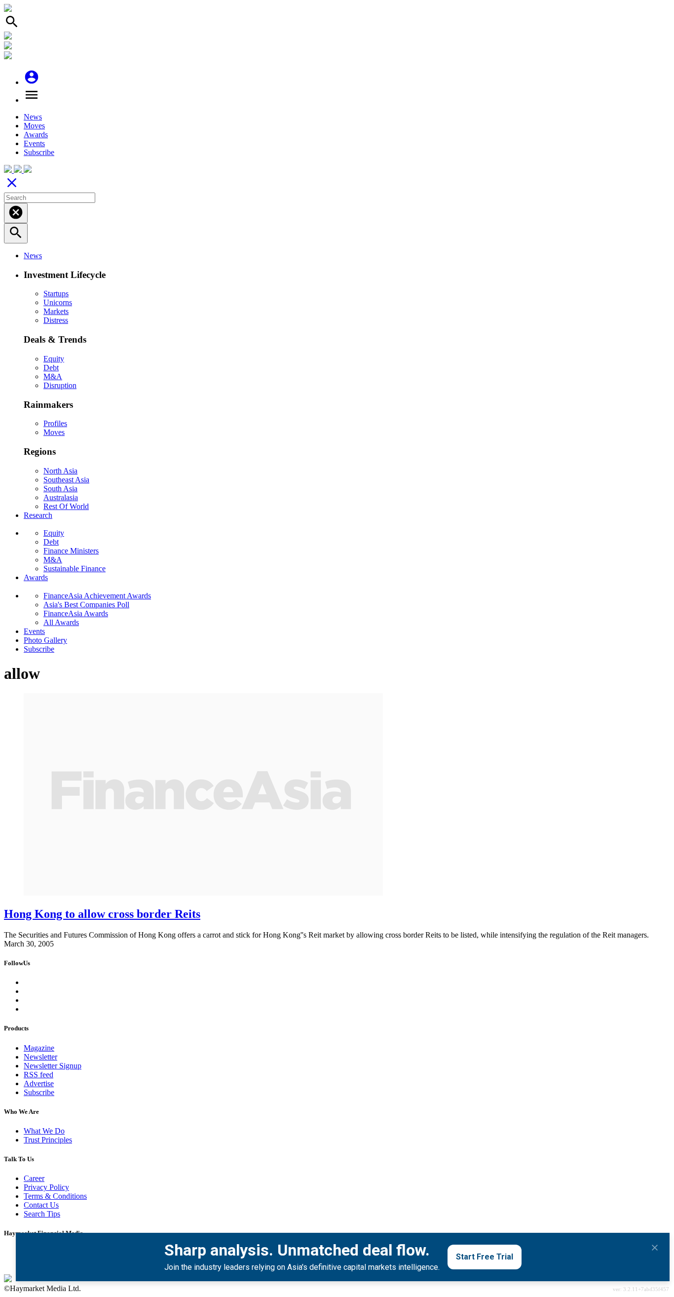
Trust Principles (48, 1140)
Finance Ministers (71, 551)
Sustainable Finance (74, 568)
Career (34, 1178)
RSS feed (38, 1074)
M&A (52, 376)
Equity (53, 358)
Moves (34, 125)
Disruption (59, 385)
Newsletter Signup (52, 1065)
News (33, 117)
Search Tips (42, 1214)
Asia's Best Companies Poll (86, 604)
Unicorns (57, 302)
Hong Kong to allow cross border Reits (102, 913)
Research (38, 515)
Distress (55, 320)
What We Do (44, 1131)
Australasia (60, 497)
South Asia (60, 488)
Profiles (55, 423)
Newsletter (40, 1057)
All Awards (61, 622)
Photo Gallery (45, 640)
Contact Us (41, 1205)
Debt (51, 367)
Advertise (39, 1083)
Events (34, 143)
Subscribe (39, 152)
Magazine (39, 1048)
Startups (56, 293)
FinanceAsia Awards (75, 613)
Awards (36, 134)
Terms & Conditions (55, 1196)
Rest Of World (66, 506)
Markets (56, 311)
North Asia (60, 471)
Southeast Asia (66, 479)
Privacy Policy (46, 1187)
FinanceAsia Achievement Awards (97, 595)
